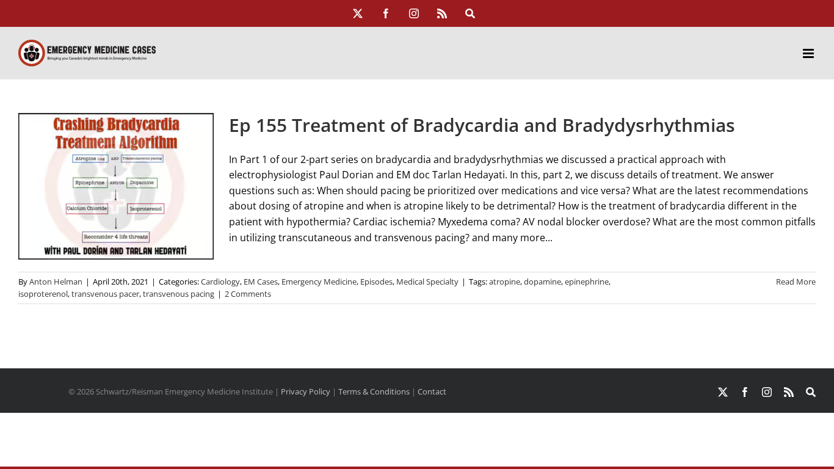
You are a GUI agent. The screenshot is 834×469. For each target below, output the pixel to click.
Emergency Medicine (319, 281)
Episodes (376, 281)
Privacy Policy (305, 391)
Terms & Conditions (374, 391)
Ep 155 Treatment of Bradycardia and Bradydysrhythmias (482, 124)
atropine (504, 281)
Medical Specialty (427, 281)
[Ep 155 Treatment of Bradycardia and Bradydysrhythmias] (116, 186)
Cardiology (220, 281)
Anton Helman (55, 281)
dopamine (542, 281)
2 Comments (248, 293)
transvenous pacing (178, 293)
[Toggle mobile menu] (809, 53)
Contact (432, 391)
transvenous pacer (105, 293)
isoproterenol (43, 293)
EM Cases (261, 281)
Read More (796, 281)
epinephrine (587, 281)
